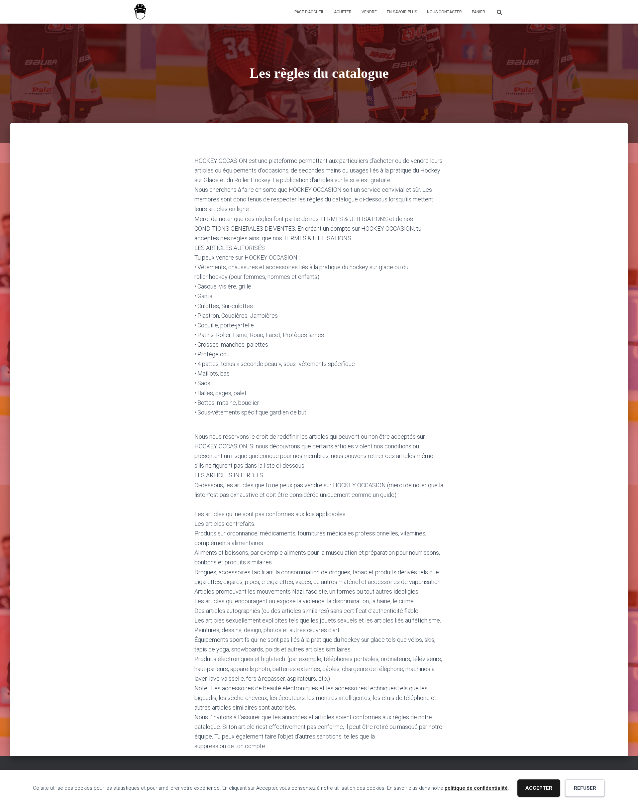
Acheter (343, 12)
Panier (478, 12)
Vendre (369, 12)
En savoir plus (402, 12)
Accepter (538, 788)
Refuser (585, 788)
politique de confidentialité (476, 788)
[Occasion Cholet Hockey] (140, 12)
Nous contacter (444, 12)
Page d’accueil (309, 12)
